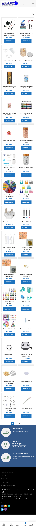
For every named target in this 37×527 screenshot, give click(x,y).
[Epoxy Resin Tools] (26, 400)
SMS (13, 446)
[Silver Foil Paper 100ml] (26, 159)
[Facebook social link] (2, 506)
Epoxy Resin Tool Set (9, 60)
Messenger (22, 445)
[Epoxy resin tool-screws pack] (9, 373)
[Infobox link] (17, 432)
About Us (3, 475)
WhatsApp (18, 443)
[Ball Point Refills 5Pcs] (26, 214)
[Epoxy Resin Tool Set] (9, 52)
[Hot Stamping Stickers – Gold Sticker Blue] (26, 78)
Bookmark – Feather (26, 329)
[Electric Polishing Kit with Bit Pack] (26, 25)
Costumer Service (7, 472)
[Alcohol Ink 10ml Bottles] (9, 293)
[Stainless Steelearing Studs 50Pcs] (26, 266)
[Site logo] (9, 3)
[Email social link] (5, 506)
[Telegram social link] (2, 509)
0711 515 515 (17, 496)
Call (13, 443)
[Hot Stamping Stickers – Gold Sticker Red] (9, 105)
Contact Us (4, 479)
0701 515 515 (28, 494)
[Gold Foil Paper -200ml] (26, 52)
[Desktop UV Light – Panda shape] (26, 346)
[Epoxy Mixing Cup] (26, 373)
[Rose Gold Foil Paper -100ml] (26, 132)
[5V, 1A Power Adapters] (9, 214)
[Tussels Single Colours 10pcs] (26, 186)
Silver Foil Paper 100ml (26, 167)
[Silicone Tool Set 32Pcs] (9, 159)
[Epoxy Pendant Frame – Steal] (9, 400)
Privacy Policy (5, 482)
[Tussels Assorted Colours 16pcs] (9, 186)
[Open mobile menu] (33, 3)
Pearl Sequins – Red (9, 140)
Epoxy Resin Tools (26, 408)
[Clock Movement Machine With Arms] (9, 25)
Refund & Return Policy (8, 485)
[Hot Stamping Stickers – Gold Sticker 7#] (9, 78)
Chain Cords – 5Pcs (9, 354)
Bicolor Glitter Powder (9, 329)
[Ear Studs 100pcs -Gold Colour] (26, 239)
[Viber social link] (5, 509)
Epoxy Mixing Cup (26, 381)
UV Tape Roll (26, 301)
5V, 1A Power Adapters (9, 222)
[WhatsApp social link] (9, 506)
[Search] (23, 3)
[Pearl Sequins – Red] (9, 132)
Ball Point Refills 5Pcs (26, 222)
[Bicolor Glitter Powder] (9, 321)
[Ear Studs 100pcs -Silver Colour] (9, 266)
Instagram (15, 445)
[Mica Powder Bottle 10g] (26, 105)
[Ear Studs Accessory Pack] (9, 239)
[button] (9, 41)
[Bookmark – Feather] (26, 321)
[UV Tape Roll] (26, 293)
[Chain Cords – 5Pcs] (9, 346)
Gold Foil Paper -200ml (26, 60)
